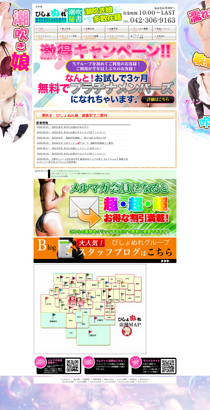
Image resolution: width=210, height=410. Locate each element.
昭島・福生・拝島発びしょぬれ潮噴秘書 (56, 289)
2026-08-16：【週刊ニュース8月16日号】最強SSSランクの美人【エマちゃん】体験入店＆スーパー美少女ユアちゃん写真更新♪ (82, 160)
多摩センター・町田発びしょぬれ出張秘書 (63, 305)
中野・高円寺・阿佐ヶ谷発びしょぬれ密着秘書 (104, 291)
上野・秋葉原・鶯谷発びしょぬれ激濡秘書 (122, 282)
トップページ (65, 379)
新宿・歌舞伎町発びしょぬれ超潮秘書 (110, 289)
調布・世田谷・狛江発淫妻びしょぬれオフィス (84, 302)
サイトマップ (142, 381)
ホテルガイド (144, 379)
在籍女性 (86, 379)
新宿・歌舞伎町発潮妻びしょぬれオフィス (109, 296)
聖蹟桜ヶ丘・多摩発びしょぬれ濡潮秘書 (70, 307)
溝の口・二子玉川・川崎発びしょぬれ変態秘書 (96, 317)
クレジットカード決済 (126, 381)
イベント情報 (122, 379)
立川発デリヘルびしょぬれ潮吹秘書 (105, 14)
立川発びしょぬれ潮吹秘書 (61, 290)
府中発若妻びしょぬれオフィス (78, 299)
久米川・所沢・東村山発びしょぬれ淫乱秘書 (72, 282)
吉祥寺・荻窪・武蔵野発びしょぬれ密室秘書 (89, 293)
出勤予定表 (97, 379)
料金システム (109, 379)
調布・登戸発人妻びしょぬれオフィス (88, 299)
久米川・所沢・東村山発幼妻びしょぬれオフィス (74, 278)
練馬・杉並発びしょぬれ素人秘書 (99, 282)
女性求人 (133, 379)
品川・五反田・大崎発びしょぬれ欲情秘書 (112, 308)
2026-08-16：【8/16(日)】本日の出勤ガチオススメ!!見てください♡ (71, 154)
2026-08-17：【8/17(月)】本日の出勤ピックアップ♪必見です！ (69, 148)
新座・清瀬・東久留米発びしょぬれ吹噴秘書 (88, 274)
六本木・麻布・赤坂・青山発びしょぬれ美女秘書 (112, 302)
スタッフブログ (95, 381)
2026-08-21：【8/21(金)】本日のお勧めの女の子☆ (63, 127)
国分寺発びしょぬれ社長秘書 (75, 291)
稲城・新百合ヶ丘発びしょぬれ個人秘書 (80, 305)
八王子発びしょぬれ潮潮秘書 (47, 298)
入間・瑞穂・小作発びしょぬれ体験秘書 (61, 277)
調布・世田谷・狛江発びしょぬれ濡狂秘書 (101, 306)
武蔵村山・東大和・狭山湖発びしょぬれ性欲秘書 (66, 283)
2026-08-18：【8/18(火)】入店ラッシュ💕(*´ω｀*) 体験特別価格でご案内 (75, 143)
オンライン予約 (68, 381)
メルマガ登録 (81, 381)
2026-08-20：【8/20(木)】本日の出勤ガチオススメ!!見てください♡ (71, 132)
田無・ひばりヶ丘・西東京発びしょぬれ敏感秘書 (84, 283)
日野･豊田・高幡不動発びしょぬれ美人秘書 (60, 300)
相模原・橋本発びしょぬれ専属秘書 (54, 314)
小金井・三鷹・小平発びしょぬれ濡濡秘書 (83, 292)
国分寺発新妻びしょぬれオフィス (76, 294)
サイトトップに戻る (59, 176)
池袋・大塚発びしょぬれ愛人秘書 (107, 282)
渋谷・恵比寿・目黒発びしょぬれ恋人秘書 (108, 302)
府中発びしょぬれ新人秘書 (72, 298)
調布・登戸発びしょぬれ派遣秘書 (92, 297)
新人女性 (77, 379)
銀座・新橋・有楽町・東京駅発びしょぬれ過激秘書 (122, 293)
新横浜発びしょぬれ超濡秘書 (90, 331)
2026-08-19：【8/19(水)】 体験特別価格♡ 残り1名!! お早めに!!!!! (71, 138)
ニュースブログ (109, 381)
